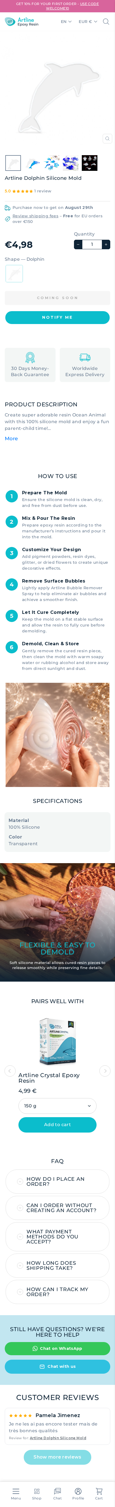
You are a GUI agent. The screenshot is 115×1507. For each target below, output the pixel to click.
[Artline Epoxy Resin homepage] (21, 21)
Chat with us (61, 1366)
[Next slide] (105, 1071)
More (11, 438)
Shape (24, 259)
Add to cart (57, 1124)
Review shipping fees (35, 215)
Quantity (84, 234)
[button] (57, 318)
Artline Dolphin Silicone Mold (58, 1438)
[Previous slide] (10, 1071)
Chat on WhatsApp (61, 1348)
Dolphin (14, 273)
